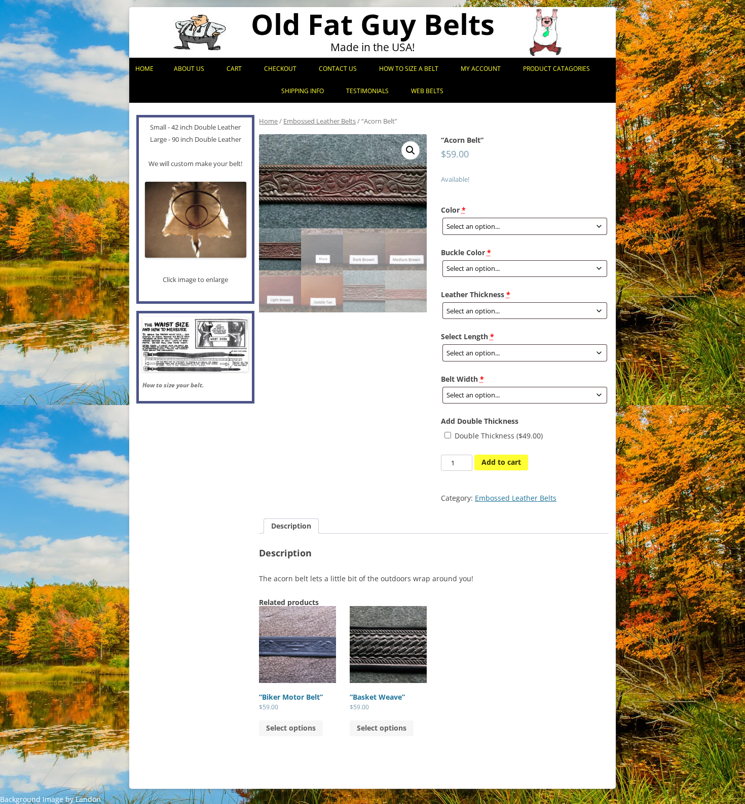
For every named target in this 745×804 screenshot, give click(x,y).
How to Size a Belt (408, 68)
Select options (291, 728)
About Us (189, 68)
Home (144, 68)
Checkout (280, 68)
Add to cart (501, 462)
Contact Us (338, 68)
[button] (410, 150)
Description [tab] (291, 526)
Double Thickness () (498, 435)
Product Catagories (556, 68)
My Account (481, 68)
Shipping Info (302, 91)
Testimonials (367, 91)
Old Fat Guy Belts (373, 24)
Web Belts (427, 91)
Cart (234, 68)
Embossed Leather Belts (319, 121)
